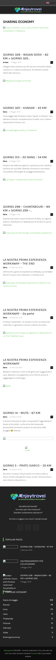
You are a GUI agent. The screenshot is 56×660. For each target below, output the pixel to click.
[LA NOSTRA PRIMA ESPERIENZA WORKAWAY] (28, 343)
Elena (5, 112)
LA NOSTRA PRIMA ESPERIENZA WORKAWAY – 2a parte (24, 311)
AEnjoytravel (9, 650)
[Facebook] (20, 528)
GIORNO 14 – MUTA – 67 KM (21, 413)
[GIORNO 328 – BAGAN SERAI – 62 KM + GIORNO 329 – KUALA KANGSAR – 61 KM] (28, 38)
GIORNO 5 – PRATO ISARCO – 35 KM (27, 465)
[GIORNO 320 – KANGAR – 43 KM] (28, 91)
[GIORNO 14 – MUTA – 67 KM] (28, 396)
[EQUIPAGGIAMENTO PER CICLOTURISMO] (10, 565)
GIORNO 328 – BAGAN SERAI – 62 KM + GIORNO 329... (25, 56)
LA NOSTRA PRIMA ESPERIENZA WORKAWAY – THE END (24, 261)
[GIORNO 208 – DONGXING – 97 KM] (10, 550)
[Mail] (36, 528)
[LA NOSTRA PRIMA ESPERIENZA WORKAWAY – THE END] (28, 243)
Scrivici (34, 653)
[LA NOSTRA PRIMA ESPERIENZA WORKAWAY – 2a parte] (28, 293)
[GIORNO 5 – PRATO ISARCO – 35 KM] (28, 449)
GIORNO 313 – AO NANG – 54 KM (25, 157)
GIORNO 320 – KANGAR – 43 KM (25, 108)
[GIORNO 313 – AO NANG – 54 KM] (28, 141)
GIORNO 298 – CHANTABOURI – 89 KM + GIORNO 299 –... (26, 208)
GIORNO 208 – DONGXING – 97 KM (36, 546)
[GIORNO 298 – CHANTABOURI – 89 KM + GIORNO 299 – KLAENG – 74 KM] (28, 190)
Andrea (5, 62)
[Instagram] (28, 527)
